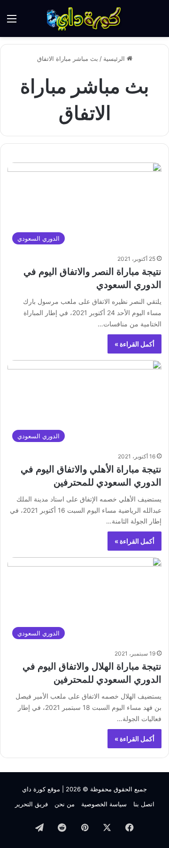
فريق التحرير (31, 804)
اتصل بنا (143, 804)
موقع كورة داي (41, 789)
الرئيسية (115, 58)
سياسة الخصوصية (104, 804)
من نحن (64, 804)
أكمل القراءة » (134, 344)
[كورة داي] (84, 18)
